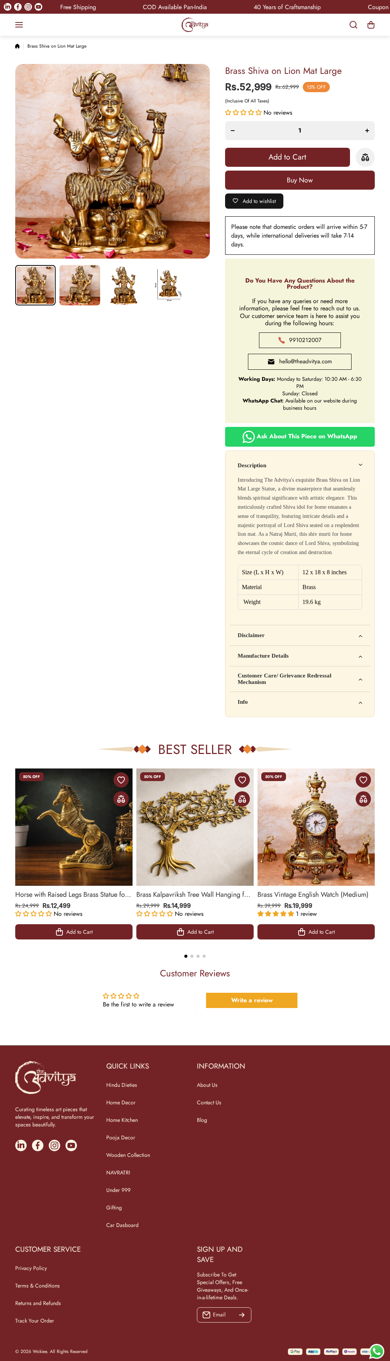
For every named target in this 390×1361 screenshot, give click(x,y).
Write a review (252, 1000)
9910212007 (305, 340)
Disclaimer (251, 635)
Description (252, 465)
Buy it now (300, 180)
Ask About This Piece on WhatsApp (306, 435)
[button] (371, 25)
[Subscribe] (241, 1315)
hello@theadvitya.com (305, 361)
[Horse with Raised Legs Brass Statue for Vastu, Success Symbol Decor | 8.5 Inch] (74, 827)
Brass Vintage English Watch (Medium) (313, 894)
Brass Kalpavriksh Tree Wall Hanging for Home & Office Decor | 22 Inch (193, 894)
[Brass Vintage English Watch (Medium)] (316, 827)
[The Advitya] (195, 25)
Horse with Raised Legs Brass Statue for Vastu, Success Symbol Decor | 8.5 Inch (72, 894)
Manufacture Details (263, 656)
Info (243, 702)
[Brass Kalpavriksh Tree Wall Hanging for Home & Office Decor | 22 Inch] (195, 827)
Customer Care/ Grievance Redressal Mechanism (284, 679)
